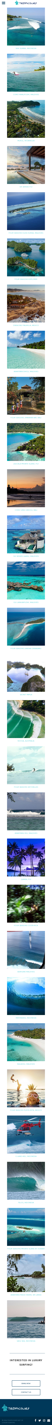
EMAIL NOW (26, 1383)
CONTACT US (26, 1392)
